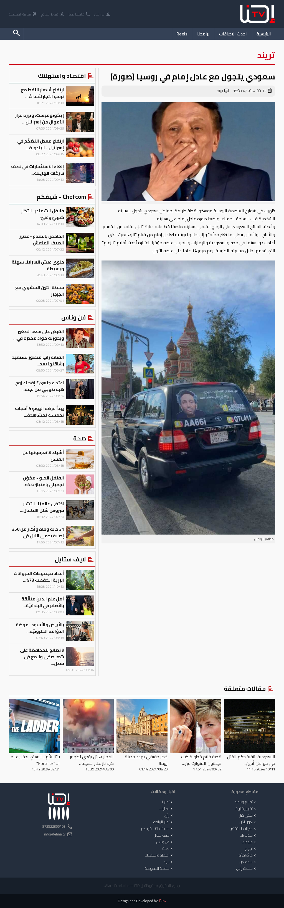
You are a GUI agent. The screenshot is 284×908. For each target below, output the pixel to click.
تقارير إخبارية (246, 809)
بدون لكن (248, 822)
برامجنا (203, 34)
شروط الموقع (53, 14)
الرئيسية (264, 34)
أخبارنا (168, 802)
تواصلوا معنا (79, 14)
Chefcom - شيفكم (157, 829)
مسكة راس (246, 868)
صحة (168, 848)
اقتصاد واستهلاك (159, 855)
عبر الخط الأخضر (244, 829)
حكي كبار (248, 815)
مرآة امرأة (248, 855)
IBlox (162, 900)
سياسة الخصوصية (23, 14)
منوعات (249, 842)
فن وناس (165, 842)
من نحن (102, 14)
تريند (223, 91)
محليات (167, 809)
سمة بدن (248, 862)
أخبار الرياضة (163, 822)
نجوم (251, 848)
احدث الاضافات (233, 34)
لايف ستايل (164, 835)
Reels (181, 34)
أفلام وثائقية (246, 802)
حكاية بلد (248, 835)
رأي (169, 815)
